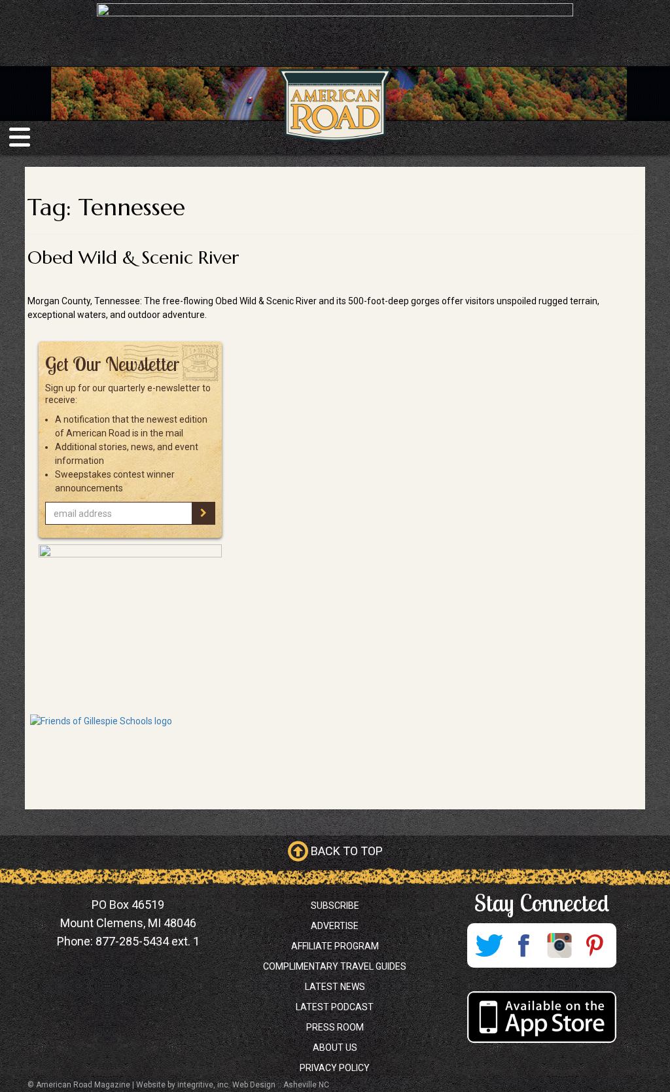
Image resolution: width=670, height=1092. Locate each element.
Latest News (335, 986)
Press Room (335, 1027)
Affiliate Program (335, 946)
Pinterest (594, 945)
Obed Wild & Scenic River (133, 257)
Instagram (559, 945)
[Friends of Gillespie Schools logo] (130, 752)
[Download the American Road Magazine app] (542, 1017)
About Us (335, 1047)
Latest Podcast (335, 1007)
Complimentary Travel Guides (334, 966)
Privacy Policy (335, 1068)
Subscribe (335, 905)
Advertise (335, 926)
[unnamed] (130, 626)
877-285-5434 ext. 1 (148, 941)
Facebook (524, 945)
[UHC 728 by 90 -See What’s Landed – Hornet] (335, 32)
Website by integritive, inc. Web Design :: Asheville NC (232, 1084)
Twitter (488, 945)
